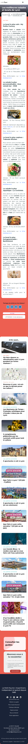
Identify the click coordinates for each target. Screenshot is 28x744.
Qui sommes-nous (14, 699)
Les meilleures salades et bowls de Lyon (19, 14)
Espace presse (14, 710)
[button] (22, 2)
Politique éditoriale (14, 707)
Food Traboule (8, 126)
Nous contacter (14, 713)
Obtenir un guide (14, 702)
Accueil (4, 14)
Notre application (14, 715)
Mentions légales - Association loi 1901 (13, 741)
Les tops (9, 14)
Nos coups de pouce (14, 704)
